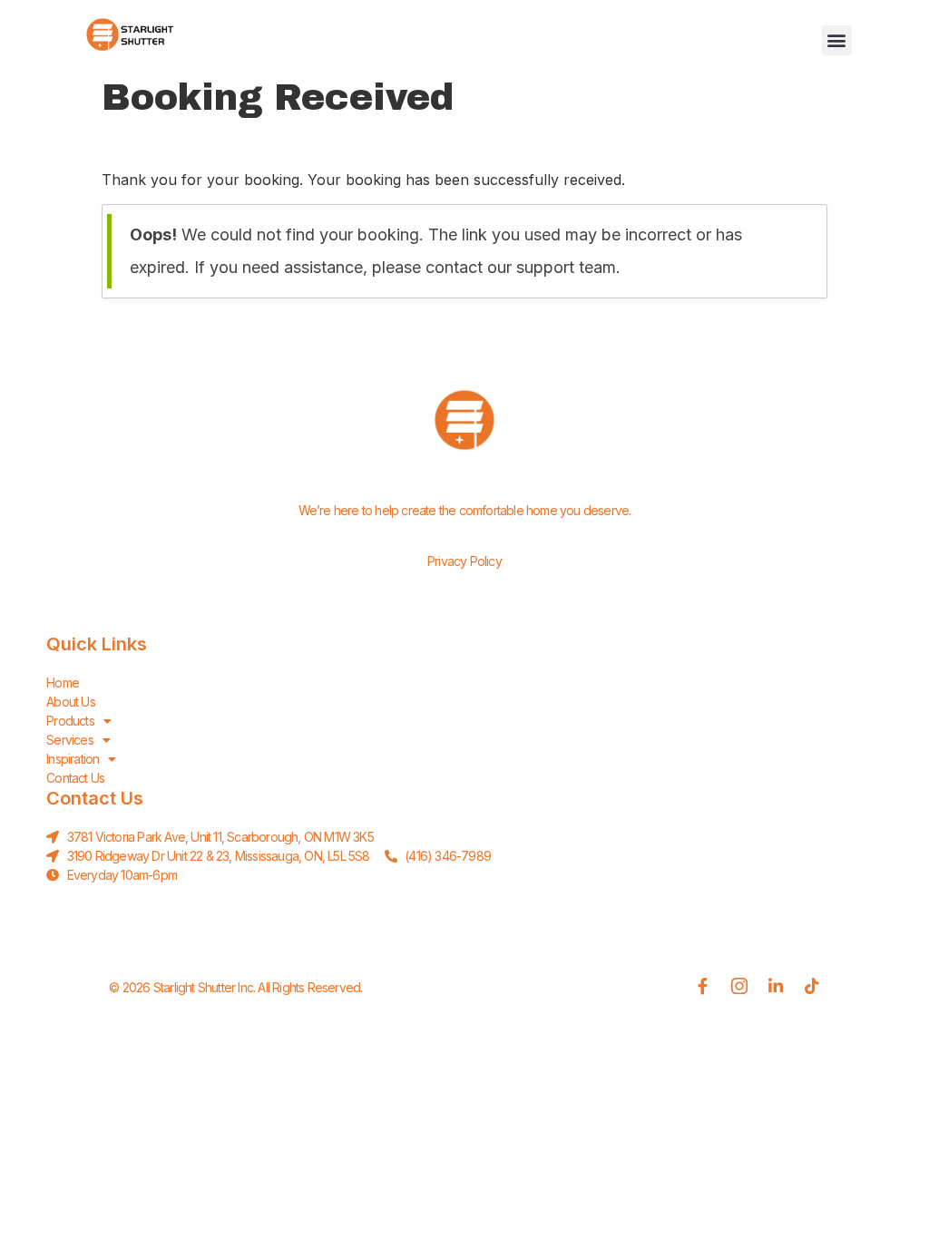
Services (69, 739)
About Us (70, 701)
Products (70, 720)
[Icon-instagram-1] (739, 986)
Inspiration (72, 758)
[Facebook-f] (703, 986)
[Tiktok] (812, 986)
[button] (837, 40)
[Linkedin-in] (776, 986)
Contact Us (75, 777)
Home (62, 682)
